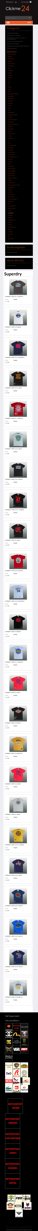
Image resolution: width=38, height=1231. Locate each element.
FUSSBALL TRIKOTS (13, 115)
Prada (10, 180)
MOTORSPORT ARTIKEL (13, 33)
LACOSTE (10, 138)
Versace (10, 231)
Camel (10, 73)
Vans (9, 229)
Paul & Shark (11, 171)
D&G (9, 82)
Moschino (11, 154)
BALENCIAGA (11, 63)
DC (9, 84)
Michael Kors (12, 145)
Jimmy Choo (11, 133)
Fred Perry (11, 112)
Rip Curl (10, 192)
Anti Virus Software (13, 43)
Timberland (11, 220)
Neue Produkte (11, 265)
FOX (9, 110)
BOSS (9, 68)
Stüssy (10, 210)
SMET (9, 203)
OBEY (9, 164)
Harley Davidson (13, 124)
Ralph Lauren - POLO (14, 185)
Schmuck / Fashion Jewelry (15, 41)
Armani (10, 61)
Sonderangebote (12, 252)
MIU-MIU (10, 159)
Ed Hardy (10, 98)
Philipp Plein (11, 175)
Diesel (10, 87)
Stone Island (11, 208)
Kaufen (15, 299)
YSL (9, 236)
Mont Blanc (11, 152)
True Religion (12, 227)
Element (10, 101)
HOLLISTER (11, 129)
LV (8, 140)
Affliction (11, 59)
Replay (10, 189)
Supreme (10, 215)
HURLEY (10, 131)
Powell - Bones (12, 178)
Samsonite (11, 194)
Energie (10, 103)
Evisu (9, 108)
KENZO (10, 136)
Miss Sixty (10, 147)
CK (9, 80)
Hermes (10, 126)
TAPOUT (10, 217)
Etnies (10, 105)
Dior (9, 89)
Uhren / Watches (12, 48)
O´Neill (10, 161)
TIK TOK (10, 222)
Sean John (11, 201)
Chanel (10, 77)
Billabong (11, 66)
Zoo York (11, 238)
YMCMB (10, 234)
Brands (12, 51)
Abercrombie (12, 54)
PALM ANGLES (11, 168)
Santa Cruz (11, 196)
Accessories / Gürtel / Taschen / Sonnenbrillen (16, 38)
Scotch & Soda (12, 199)
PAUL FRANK (11, 173)
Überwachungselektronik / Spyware (18, 46)
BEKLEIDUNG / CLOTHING (14, 35)
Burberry (10, 70)
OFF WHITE (11, 166)
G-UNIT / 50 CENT (12, 119)
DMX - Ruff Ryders (13, 94)
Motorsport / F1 (12, 157)
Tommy (10, 224)
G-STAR (10, 117)
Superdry (10, 213)
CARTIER (10, 75)
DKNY (9, 91)
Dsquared (11, 96)
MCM (9, 143)
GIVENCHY (11, 122)
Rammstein (11, 187)
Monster (10, 150)
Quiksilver (11, 182)
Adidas (10, 56)
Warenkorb (9, 2)
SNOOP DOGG (12, 206)
